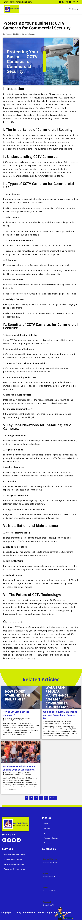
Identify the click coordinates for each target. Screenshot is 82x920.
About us (47, 829)
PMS (46, 723)
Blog (6, 774)
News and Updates (10, 720)
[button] (61, 828)
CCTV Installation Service (13, 859)
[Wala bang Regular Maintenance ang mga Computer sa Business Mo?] (61, 697)
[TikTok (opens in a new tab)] (76, 2)
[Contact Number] (44, 854)
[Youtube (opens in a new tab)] (70, 2)
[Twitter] (9, 840)
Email (45, 873)
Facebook (47, 902)
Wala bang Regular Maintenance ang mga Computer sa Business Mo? (60, 715)
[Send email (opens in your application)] (73, 2)
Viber (45, 888)
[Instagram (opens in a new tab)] (66, 2)
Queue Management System (14, 864)
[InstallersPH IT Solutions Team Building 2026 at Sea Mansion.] (20, 752)
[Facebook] (4, 840)
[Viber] (44, 883)
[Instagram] (19, 840)
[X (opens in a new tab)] (60, 2)
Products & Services (51, 838)
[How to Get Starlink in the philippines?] (20, 697)
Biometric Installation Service (14, 855)
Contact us (47, 843)
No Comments (23, 720)
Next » (52, 798)
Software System (54, 723)
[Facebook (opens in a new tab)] (63, 2)
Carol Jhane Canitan (11, 718)
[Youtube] (14, 840)
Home (46, 824)
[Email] (44, 869)
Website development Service (14, 869)
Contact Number (50, 859)
